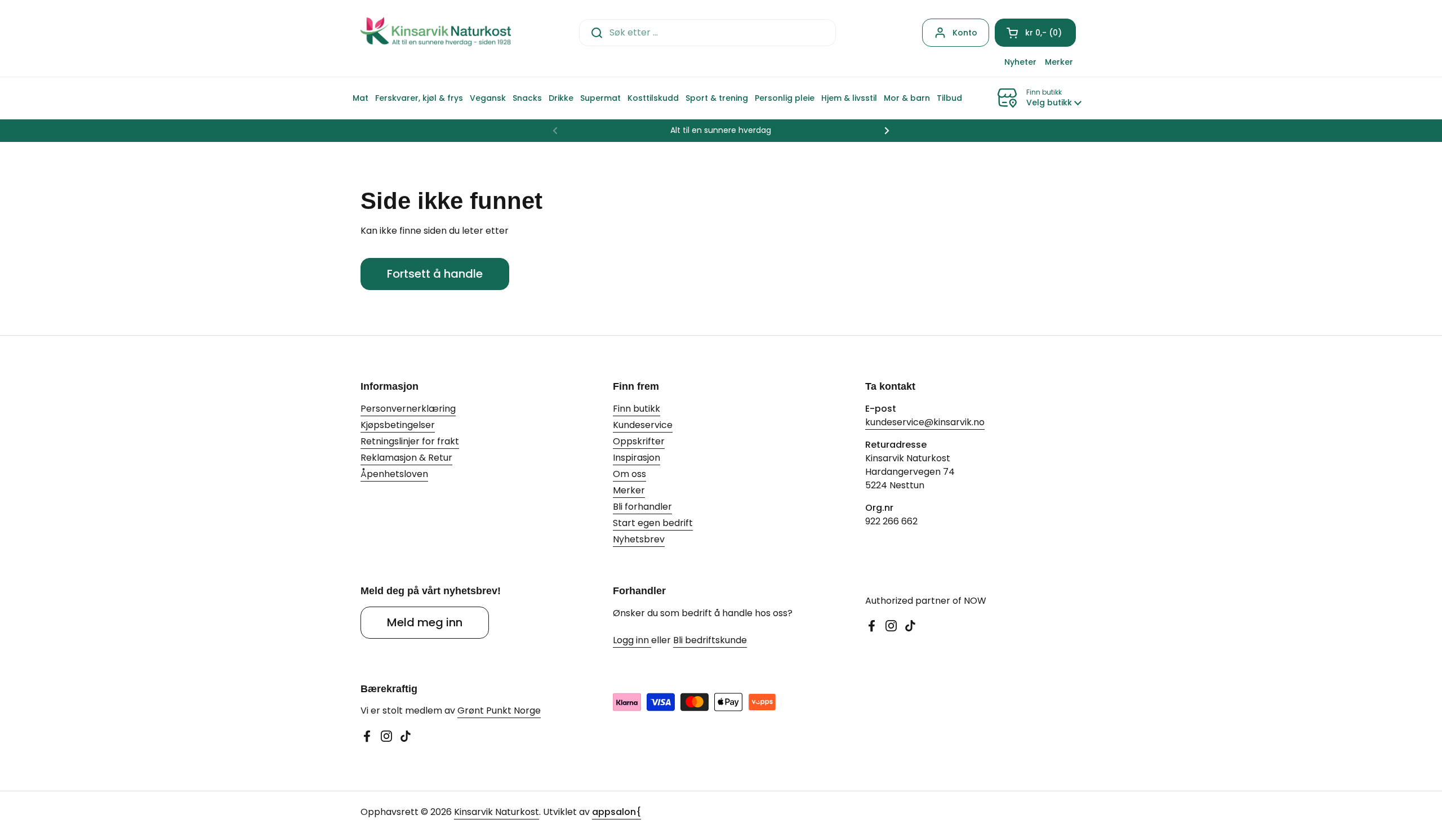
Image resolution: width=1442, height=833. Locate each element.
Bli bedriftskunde (710, 640)
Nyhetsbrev (639, 539)
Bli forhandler (642, 506)
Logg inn (632, 640)
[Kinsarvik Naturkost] (435, 32)
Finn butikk (636, 408)
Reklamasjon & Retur (406, 457)
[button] (1035, 33)
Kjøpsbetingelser (397, 424)
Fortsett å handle (435, 274)
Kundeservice (643, 424)
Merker (629, 490)
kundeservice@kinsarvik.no (925, 422)
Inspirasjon (636, 457)
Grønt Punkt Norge (499, 710)
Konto (965, 32)
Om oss (629, 473)
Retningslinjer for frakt (409, 441)
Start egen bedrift (653, 522)
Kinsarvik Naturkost (496, 811)
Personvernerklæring (408, 408)
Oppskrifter (639, 441)
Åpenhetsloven (394, 473)
